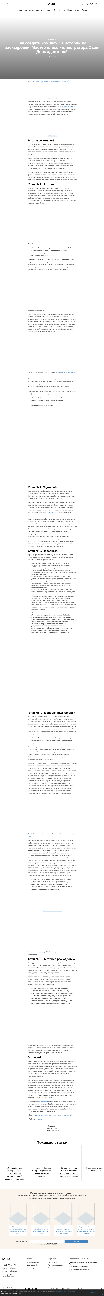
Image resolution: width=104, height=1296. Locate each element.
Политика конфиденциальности (78, 1269)
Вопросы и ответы (33, 1262)
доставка (11, 4)
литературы (53, 512)
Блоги (84, 10)
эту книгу (42, 952)
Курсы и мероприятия (34, 10)
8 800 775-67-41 (9, 1265)
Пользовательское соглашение (78, 1267)
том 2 (30, 836)
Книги (19, 10)
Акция (48, 10)
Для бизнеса (59, 10)
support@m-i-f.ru (7, 1275)
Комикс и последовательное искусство (52, 910)
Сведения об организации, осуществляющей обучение (82, 1263)
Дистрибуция (52, 1268)
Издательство (73, 10)
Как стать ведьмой (52, 135)
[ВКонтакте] (29, 1289)
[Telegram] (36, 1289)
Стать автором (52, 1262)
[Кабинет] (86, 4)
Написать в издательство (90, 1289)
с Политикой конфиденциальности (64, 1292)
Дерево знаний (32, 1265)
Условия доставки (33, 1268)
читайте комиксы (44, 1101)
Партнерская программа (55, 1265)
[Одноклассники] (33, 1289)
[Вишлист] (91, 4)
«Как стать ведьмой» (67, 107)
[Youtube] (25, 1289)
